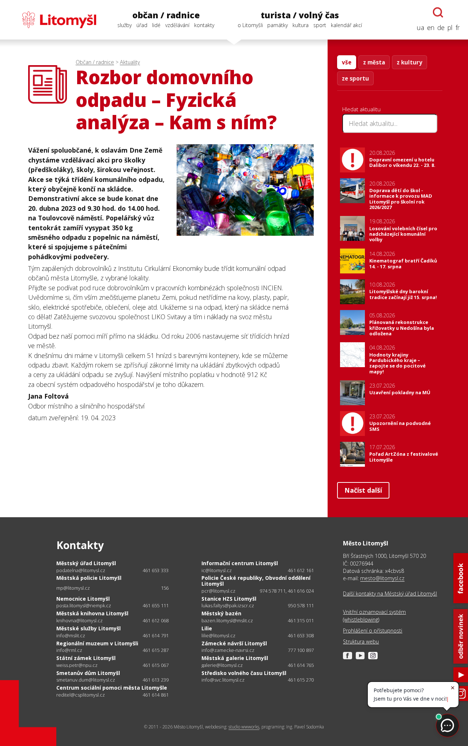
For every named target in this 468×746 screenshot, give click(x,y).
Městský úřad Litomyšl (86, 563)
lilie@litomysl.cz (218, 635)
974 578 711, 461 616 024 (287, 591)
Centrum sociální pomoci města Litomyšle (111, 687)
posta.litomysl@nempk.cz (83, 605)
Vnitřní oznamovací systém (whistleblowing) (374, 615)
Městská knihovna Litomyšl (92, 613)
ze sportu (355, 78)
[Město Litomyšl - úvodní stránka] (52, 19)
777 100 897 (301, 650)
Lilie (206, 628)
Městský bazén (221, 613)
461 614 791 (156, 635)
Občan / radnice (95, 62)
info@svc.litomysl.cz (223, 680)
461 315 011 (301, 620)
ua (420, 27)
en (430, 27)
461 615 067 (156, 665)
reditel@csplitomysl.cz (80, 695)
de (441, 27)
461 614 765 (301, 665)
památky (277, 25)
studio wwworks (244, 727)
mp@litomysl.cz (73, 588)
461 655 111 (156, 605)
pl (450, 27)
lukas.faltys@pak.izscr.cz (227, 605)
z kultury (409, 62)
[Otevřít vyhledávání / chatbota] (438, 12)
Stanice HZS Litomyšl (228, 598)
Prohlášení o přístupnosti (372, 630)
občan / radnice (166, 15)
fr (458, 27)
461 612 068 (156, 620)
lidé (156, 25)
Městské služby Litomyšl (88, 628)
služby (124, 25)
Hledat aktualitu (361, 109)
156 (165, 588)
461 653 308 (301, 635)
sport (319, 25)
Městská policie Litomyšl (88, 577)
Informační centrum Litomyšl (239, 563)
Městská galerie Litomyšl (234, 657)
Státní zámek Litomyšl (86, 657)
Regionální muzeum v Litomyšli (97, 643)
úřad (141, 25)
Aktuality (130, 62)
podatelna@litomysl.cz (80, 570)
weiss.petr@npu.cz (77, 665)
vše (346, 62)
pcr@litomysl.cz (218, 591)
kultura (300, 25)
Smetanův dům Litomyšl (88, 672)
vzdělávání (177, 25)
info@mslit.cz (70, 635)
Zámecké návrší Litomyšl (234, 643)
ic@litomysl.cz (216, 570)
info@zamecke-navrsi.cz (227, 650)
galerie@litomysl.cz (222, 665)
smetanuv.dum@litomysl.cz (85, 680)
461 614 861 (156, 694)
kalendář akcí (346, 25)
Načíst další (363, 490)
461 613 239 (156, 679)
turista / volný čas (300, 15)
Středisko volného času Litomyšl (243, 672)
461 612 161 (301, 570)
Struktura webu (361, 641)
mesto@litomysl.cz (382, 578)
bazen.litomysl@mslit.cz (227, 620)
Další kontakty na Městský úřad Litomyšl (390, 593)
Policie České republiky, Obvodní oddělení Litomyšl (255, 580)
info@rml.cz (69, 650)
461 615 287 (156, 650)
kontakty (204, 25)
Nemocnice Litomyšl (83, 598)
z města (374, 62)
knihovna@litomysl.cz (79, 620)
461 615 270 (301, 679)
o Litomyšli (250, 25)
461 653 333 (156, 570)
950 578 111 (301, 605)
